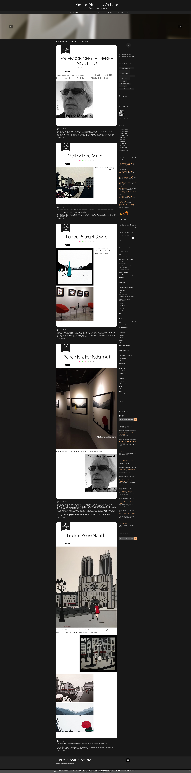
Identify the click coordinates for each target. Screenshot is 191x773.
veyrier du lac (105, 215)
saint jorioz (99, 134)
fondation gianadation (64, 513)
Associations (124, 272)
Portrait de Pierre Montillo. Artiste (126, 502)
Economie (122, 290)
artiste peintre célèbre (94, 215)
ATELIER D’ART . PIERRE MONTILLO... (126, 433)
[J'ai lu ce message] (189, 770)
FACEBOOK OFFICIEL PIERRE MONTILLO (86, 61)
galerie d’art (69, 748)
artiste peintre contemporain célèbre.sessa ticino (78, 135)
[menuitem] (71, 12)
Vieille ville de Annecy (86, 156)
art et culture (67, 746)
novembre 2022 (124, 131)
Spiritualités (124, 376)
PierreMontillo (96, 451)
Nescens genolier (125, 345)
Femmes (122, 303)
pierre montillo (75, 134)
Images (122, 318)
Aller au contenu (7, 3)
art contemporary (77, 513)
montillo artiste (65, 134)
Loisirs (96, 744)
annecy (105, 134)
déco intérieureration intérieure (83, 512)
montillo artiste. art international (67, 336)
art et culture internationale (82, 748)
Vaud (121, 386)
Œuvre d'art (93, 132)
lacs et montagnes (91, 335)
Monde (121, 337)
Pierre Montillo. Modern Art (86, 357)
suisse (84, 215)
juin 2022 (122, 139)
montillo (93, 214)
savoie (83, 335)
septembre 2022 (124, 135)
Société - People (125, 371)
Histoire (122, 316)
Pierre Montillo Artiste (97, 4)
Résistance (123, 363)
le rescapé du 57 (110, 514)
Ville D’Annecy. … (124, 523)
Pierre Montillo (102, 249)
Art (65, 131)
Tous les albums (123, 118)
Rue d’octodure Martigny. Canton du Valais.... (126, 480)
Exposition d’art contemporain (124, 300)
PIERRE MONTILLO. (71, 13)
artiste (86, 746)
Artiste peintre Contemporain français (127, 266)
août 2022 (122, 137)
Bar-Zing (128, 202)
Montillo (109, 507)
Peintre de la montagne (73, 212)
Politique (123, 358)
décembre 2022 (124, 129)
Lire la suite (123, 100)
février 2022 (123, 147)
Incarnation (122, 169)
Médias (122, 335)
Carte (121, 401)
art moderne (91, 747)
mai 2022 (122, 141)
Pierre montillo (124, 353)
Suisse (122, 378)
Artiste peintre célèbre (83, 131)
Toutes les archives (124, 150)
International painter (82, 132)
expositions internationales (96, 514)
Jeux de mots (124, 327)
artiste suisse (66, 211)
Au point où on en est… (125, 168)
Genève (122, 311)
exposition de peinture (77, 211)
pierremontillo (124, 76)
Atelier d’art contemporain (88, 333)
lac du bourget (65, 335)
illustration (97, 512)
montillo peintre (81, 510)
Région (122, 360)
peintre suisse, (124, 350)
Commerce (122, 277)
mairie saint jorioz (76, 215)
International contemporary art (95, 211)
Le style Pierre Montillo (86, 535)
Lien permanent (63, 128)
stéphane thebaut (65, 215)
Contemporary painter (108, 505)
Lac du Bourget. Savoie (86, 237)
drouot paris (105, 512)
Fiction (122, 305)
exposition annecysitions (79, 514)
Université (123, 383)
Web (106, 744)
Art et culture (71, 131)
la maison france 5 (66, 514)
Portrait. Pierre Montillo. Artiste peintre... (127, 514)
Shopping (101, 744)
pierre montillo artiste (88, 134)
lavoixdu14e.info (124, 166)
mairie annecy (69, 512)
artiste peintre (124, 78)
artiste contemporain (95, 746)
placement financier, (69, 508)
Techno (122, 381)
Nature (64, 212)
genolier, (123, 313)
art (99, 335)
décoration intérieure (85, 336)
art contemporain (105, 510)
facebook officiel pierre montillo (104, 135)
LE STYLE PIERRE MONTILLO (117, 13)
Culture (59, 506)
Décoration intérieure (68, 506)
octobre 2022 (123, 133)
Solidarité (123, 373)
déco (84, 747)
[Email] (128, 45)
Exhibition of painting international (86, 506)
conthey (123, 86)
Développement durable (126, 287)
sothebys (112, 512)
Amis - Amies (124, 251)
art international (77, 746)
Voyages (122, 389)
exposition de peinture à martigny (70, 214)
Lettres (122, 330)
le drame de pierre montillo (65, 515)
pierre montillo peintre (126, 68)
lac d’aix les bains (75, 335)
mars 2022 (122, 145)
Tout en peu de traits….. (92, 13)
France (122, 308)
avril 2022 (123, 143)
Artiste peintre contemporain (99, 131)
